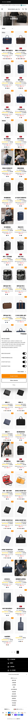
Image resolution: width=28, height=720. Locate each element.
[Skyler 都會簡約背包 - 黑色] (19, 205)
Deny (14, 384)
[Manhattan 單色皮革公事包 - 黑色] (6, 235)
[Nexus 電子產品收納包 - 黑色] (7, 294)
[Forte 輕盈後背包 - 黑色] (21, 235)
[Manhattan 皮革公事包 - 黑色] (8, 58)
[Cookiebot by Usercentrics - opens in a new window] (20, 334)
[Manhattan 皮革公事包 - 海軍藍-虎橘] (3, 58)
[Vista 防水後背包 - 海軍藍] (6, 147)
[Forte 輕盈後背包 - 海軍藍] (19, 235)
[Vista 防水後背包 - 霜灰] (9, 147)
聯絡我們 (14, 705)
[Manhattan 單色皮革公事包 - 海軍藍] (8, 235)
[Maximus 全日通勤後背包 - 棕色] (22, 264)
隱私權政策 (14, 696)
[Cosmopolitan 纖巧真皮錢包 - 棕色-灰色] (7, 410)
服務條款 (14, 698)
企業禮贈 (14, 684)
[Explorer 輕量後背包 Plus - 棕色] (8, 88)
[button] (18, 112)
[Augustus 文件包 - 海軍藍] (6, 615)
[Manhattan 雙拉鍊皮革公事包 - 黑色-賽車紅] (21, 117)
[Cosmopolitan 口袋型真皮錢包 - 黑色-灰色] (19, 499)
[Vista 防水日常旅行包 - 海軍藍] (21, 557)
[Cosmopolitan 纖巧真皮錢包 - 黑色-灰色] (5, 410)
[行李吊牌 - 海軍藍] (19, 641)
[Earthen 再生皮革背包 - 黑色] (6, 205)
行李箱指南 (14, 700)
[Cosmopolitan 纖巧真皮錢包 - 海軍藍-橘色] (4, 410)
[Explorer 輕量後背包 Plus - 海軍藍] (5, 88)
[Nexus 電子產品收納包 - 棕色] (8, 294)
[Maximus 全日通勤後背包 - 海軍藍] (20, 264)
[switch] (24, 358)
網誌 (14, 687)
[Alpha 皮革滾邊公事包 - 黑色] (21, 176)
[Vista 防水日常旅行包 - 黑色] (19, 557)
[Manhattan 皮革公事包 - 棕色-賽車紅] (9, 58)
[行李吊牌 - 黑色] (20, 641)
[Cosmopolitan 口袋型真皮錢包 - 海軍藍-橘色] (17, 499)
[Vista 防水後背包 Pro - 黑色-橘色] (6, 644)
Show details (21, 371)
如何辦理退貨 (14, 689)
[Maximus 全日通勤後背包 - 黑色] (19, 264)
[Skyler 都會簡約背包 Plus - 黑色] (19, 587)
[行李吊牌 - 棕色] (22, 641)
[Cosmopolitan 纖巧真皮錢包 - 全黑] (8, 410)
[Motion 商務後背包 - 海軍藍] (21, 469)
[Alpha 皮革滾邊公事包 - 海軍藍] (19, 176)
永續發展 (14, 682)
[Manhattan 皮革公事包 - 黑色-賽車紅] (4, 58)
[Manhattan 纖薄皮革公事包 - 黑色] (6, 499)
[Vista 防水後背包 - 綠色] (8, 147)
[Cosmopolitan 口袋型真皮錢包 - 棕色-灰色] (20, 499)
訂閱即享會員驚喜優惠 (13, 674)
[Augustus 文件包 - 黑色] (8, 615)
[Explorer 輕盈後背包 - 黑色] (8, 176)
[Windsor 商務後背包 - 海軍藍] (8, 264)
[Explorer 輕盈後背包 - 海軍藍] (6, 176)
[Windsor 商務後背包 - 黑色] (6, 264)
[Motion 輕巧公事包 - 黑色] (19, 440)
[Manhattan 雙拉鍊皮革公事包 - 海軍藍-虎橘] (19, 117)
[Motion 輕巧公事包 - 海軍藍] (21, 440)
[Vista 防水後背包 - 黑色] (4, 147)
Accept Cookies (14, 376)
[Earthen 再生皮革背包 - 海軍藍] (8, 205)
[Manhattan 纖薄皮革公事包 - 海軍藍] (8, 499)
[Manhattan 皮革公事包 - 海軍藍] (6, 58)
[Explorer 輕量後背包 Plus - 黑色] (7, 88)
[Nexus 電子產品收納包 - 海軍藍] (5, 294)
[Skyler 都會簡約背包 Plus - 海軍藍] (21, 587)
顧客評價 (14, 680)
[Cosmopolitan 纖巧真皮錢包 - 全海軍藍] (10, 410)
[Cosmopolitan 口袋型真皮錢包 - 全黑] (22, 499)
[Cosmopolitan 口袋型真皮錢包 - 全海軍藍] (23, 499)
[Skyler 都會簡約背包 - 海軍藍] (21, 205)
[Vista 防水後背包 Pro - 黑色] (8, 644)
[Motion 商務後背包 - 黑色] (19, 469)
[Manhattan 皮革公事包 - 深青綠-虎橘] (11, 58)
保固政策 (14, 691)
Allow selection (14, 380)
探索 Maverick (14, 678)
